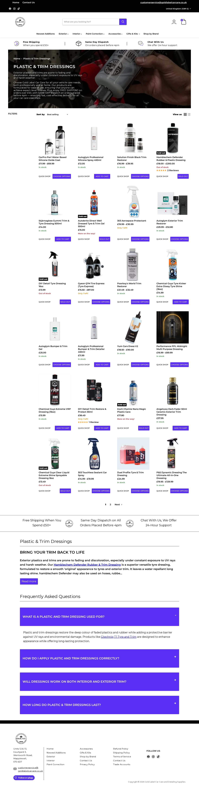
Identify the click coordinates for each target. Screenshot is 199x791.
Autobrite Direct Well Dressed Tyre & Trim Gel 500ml (91, 223)
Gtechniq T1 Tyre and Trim (118, 636)
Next (117, 504)
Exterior (63, 33)
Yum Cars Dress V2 (127, 346)
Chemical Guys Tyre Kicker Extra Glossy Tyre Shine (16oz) (171, 286)
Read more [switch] (29, 581)
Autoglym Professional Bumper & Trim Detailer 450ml (91, 349)
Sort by (41, 114)
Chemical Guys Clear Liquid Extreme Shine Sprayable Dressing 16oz (54, 475)
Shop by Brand (151, 33)
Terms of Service (122, 756)
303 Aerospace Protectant (131, 220)
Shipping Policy (121, 752)
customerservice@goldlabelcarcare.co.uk (163, 2)
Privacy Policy (87, 764)
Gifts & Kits (132, 33)
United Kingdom (177, 9)
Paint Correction (94, 33)
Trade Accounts (121, 764)
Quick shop (44, 176)
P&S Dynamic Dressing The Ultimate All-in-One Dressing (171, 475)
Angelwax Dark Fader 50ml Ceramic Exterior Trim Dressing (171, 412)
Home (15, 2)
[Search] (123, 22)
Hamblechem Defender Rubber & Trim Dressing (87, 564)
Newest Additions (45, 33)
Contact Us (28, 2)
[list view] (189, 114)
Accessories (114, 33)
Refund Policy (120, 748)
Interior (77, 33)
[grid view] (185, 114)
